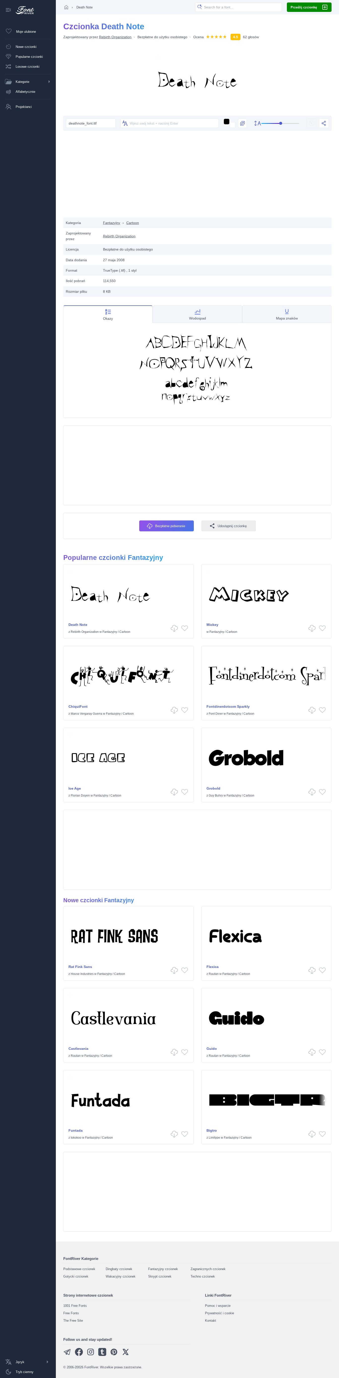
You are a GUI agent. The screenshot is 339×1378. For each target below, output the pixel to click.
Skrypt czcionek (159, 1276)
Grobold (213, 788)
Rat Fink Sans (80, 967)
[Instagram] (91, 1355)
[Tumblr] (102, 1355)
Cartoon (132, 223)
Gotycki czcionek (75, 1276)
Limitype (214, 1137)
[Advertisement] (197, 178)
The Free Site (73, 1320)
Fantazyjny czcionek (163, 1269)
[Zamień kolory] (242, 123)
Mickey (212, 625)
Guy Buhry (216, 795)
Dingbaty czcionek (119, 1269)
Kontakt (210, 1320)
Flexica (212, 967)
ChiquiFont (78, 706)
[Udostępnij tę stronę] (324, 123)
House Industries (82, 974)
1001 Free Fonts (75, 1306)
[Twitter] (126, 1355)
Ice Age (74, 788)
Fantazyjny (111, 223)
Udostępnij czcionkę (232, 526)
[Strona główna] (66, 7)
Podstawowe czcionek (79, 1269)
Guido (211, 1049)
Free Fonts (71, 1313)
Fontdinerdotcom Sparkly (228, 706)
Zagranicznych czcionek (208, 1269)
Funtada (75, 1130)
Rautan (214, 974)
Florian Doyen (80, 795)
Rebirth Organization (115, 37)
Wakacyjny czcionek (121, 1276)
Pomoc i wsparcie (218, 1306)
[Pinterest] (114, 1355)
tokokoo (76, 1137)
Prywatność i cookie (219, 1313)
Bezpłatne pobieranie (170, 526)
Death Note (77, 625)
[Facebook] (79, 1355)
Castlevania (78, 1049)
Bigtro (211, 1130)
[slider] (280, 123)
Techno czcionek (203, 1276)
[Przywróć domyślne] (311, 123)
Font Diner (216, 713)
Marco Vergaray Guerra (86, 713)
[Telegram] (67, 1355)
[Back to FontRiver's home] (23, 10)
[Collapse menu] (8, 10)
